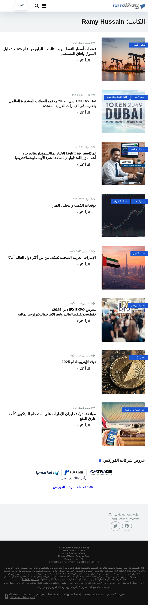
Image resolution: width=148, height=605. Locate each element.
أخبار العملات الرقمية (117, 97)
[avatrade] (100, 472)
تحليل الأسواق (138, 44)
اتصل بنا (28, 594)
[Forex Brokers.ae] (128, 5)
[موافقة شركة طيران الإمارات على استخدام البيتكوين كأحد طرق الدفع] (123, 424)
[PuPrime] (74, 472)
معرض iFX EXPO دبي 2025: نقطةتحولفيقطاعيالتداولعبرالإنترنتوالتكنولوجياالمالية (57, 311)
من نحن (40, 594)
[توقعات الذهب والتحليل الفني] (123, 215)
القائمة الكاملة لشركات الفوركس (74, 487)
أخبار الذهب (139, 201)
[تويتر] (115, 526)
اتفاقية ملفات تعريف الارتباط (20, 597)
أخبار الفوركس (138, 149)
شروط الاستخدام (116, 594)
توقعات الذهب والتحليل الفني (74, 205)
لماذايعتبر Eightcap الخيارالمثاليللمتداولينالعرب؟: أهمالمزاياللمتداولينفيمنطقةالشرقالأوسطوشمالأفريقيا (55, 155)
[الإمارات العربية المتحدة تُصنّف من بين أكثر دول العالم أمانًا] (123, 268)
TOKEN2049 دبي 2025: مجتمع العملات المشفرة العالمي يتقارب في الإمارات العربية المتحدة (52, 103)
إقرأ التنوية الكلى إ (30, 579)
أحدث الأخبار (139, 97)
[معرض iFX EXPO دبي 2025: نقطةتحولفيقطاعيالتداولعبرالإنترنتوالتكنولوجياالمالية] (123, 320)
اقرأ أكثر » (83, 60)
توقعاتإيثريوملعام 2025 (78, 362)
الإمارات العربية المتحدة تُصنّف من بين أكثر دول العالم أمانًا (52, 257)
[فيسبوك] (127, 526)
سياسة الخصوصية (94, 594)
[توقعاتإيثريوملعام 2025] (123, 372)
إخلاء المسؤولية (72, 594)
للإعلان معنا (54, 594)
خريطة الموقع (12, 594)
